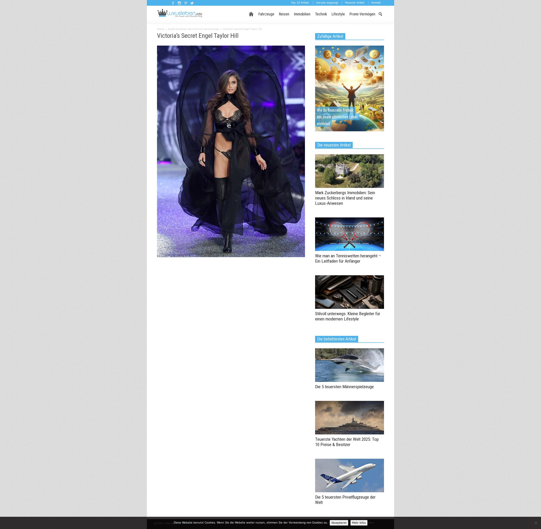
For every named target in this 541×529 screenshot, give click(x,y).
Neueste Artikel (355, 2)
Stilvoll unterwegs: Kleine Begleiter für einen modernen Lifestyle (347, 316)
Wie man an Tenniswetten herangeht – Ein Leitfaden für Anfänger (348, 258)
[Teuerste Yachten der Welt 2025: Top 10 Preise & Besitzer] (349, 417)
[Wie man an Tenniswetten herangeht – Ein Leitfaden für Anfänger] (349, 234)
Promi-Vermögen (362, 14)
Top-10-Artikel (300, 2)
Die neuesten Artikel (334, 145)
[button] (380, 14)
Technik (321, 14)
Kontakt (376, 2)
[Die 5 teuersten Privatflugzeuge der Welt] (349, 475)
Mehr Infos (359, 523)
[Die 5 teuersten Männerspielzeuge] (349, 365)
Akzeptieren (339, 523)
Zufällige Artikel (330, 36)
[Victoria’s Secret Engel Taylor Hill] (231, 152)
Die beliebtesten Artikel (336, 339)
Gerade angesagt (327, 2)
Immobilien (302, 14)
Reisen (284, 14)
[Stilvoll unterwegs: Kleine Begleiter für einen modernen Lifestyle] (349, 292)
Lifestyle (338, 14)
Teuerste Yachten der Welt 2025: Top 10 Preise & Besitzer (347, 442)
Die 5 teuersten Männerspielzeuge (344, 386)
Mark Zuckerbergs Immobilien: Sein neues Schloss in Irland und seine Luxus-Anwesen (345, 198)
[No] (536, 523)
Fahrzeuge (266, 14)
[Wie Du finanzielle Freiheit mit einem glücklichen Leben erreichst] (349, 88)
